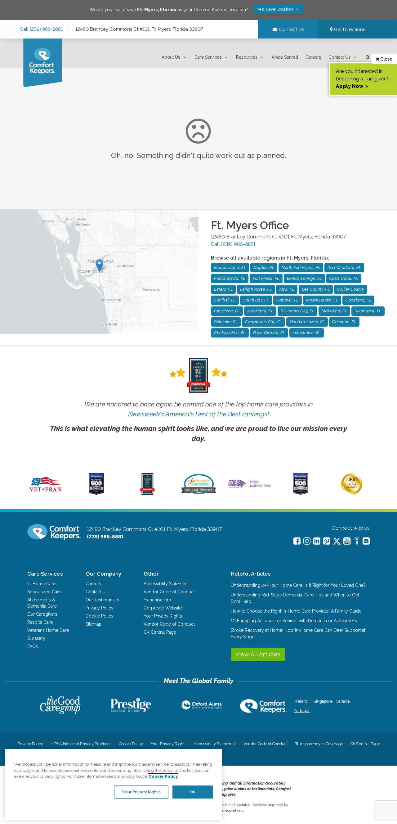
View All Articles (257, 654)
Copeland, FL (358, 300)
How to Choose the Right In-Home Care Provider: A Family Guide (296, 611)
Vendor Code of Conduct (169, 591)
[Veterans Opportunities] (45, 493)
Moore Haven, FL (322, 300)
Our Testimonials (102, 599)
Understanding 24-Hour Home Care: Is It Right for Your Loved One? (298, 585)
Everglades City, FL (263, 321)
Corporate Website (163, 607)
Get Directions (349, 29)
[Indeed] (356, 541)
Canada (343, 701)
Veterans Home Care (48, 630)
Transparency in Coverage (319, 743)
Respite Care (40, 622)
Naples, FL (263, 267)
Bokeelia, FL (226, 321)
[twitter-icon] (337, 541)
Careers (313, 57)
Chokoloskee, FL (230, 332)
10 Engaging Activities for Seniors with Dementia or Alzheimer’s (294, 620)
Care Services (208, 57)
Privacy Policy (100, 607)
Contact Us (339, 57)
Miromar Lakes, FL (307, 321)
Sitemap (94, 624)
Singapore (322, 701)
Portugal (302, 710)
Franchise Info (157, 599)
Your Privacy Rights (163, 615)
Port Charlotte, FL (344, 267)
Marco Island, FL (230, 267)
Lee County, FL (316, 289)
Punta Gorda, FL (229, 278)
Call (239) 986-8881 (41, 29)
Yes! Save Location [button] (276, 9)
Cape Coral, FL (343, 278)
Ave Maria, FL (260, 311)
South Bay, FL (256, 300)
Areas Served (285, 57)
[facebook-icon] (297, 541)
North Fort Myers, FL (301, 267)
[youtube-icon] (346, 541)
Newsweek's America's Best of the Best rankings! (198, 414)
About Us (171, 57)
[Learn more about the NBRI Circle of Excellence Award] (352, 493)
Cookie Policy (100, 615)
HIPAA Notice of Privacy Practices (81, 743)
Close (385, 59)
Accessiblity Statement (166, 583)
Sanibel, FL (225, 300)
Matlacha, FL (334, 311)
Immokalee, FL (306, 332)
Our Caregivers (42, 614)
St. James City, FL (297, 311)
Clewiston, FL (227, 311)
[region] (113, 784)
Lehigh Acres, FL (256, 289)
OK (192, 792)
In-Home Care (41, 583)
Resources (246, 57)
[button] (174, 57)
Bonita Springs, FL (304, 278)
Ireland (301, 701)
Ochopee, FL (344, 321)
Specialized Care (44, 591)
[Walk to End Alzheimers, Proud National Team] (249, 487)
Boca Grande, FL (269, 332)
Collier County (350, 289)
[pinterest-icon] (326, 541)
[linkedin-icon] (316, 541)
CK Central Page (160, 632)
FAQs (32, 646)
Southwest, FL (368, 311)
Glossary (36, 638)
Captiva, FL (287, 300)
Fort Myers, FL (266, 278)
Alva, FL (286, 289)
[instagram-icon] (306, 541)
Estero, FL (223, 289)
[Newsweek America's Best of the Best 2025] (147, 493)
